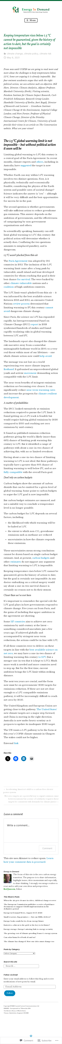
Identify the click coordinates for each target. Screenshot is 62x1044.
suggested (26, 165)
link (16, 743)
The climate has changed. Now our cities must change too (29, 941)
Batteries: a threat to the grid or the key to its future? (27, 925)
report (34, 324)
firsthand (9, 369)
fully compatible (13, 472)
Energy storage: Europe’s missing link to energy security (28, 929)
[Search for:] (21, 966)
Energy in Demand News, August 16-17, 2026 (23, 913)
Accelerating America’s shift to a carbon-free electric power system (28, 790)
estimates (15, 561)
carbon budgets (40, 558)
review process (21, 303)
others (39, 162)
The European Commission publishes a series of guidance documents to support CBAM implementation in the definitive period (29, 906)
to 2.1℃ (42, 657)
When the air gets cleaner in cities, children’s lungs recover (30, 900)
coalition (9, 287)
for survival (23, 279)
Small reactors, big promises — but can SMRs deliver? (27, 917)
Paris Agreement (18, 261)
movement (30, 373)
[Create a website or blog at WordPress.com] (31, 1036)
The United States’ (47, 709)
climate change (15, 53)
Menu (32, 20)
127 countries (18, 621)
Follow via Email (11, 975)
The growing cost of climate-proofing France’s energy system (30, 933)
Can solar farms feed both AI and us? (20, 937)
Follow (10, 993)
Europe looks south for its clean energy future (24, 921)
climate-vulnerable (21, 283)
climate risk (45, 53)
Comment (47, 848)
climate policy (31, 53)
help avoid (46, 356)
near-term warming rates (40, 390)
